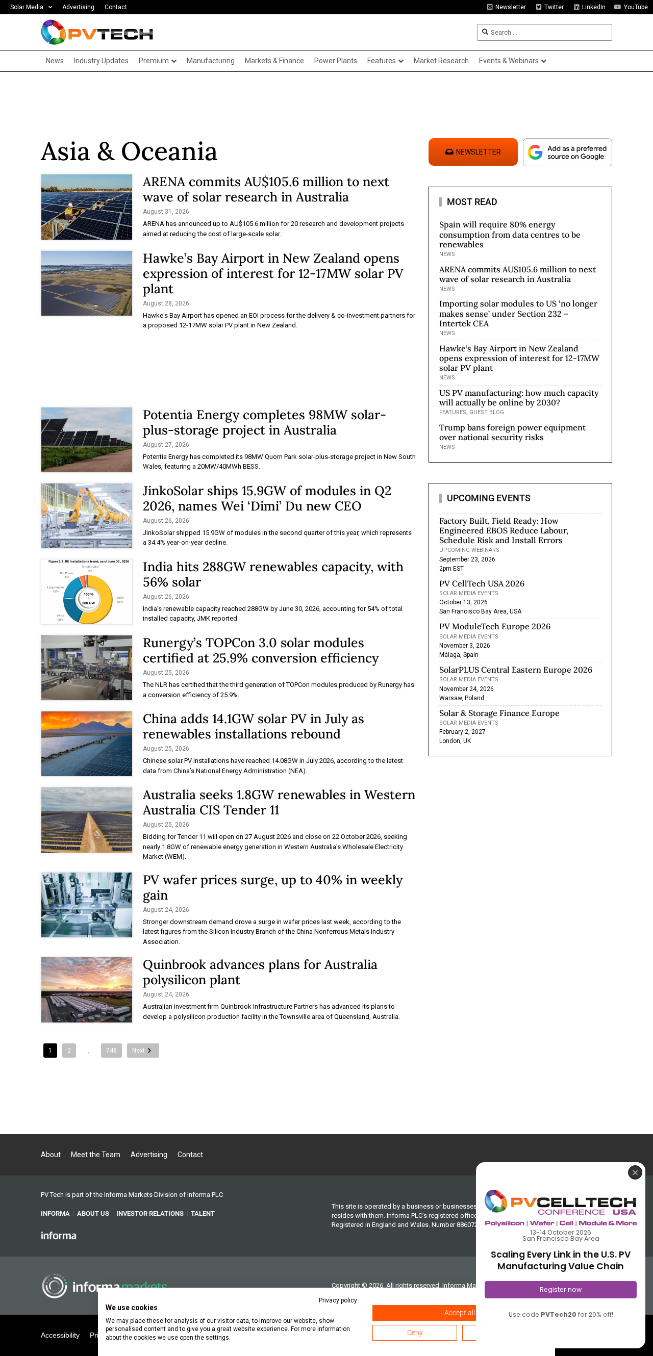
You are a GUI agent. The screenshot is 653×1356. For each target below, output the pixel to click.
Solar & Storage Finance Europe (499, 713)
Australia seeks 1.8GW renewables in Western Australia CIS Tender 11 (279, 802)
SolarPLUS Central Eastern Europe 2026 (515, 669)
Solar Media (26, 7)
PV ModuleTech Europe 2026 (494, 626)
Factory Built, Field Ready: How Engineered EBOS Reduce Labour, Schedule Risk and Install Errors (503, 530)
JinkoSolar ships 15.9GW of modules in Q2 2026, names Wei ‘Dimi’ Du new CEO (267, 498)
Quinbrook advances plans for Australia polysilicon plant (260, 972)
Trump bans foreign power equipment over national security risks (512, 432)
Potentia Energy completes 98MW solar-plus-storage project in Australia (264, 422)
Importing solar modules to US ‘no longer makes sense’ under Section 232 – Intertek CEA (518, 313)
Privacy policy (338, 1300)
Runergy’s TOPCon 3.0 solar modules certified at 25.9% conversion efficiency (261, 650)
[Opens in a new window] (59, 1235)
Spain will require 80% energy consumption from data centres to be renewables (510, 234)
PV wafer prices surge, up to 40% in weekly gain (273, 887)
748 (111, 1050)
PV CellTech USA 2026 (481, 583)
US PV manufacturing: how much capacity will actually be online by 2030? (519, 397)
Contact (116, 7)
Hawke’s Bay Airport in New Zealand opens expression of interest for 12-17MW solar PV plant (273, 273)
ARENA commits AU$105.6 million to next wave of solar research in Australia (266, 189)
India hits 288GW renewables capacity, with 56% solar (273, 574)
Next (138, 1050)
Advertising (78, 7)
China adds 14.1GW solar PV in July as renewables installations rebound (253, 726)
